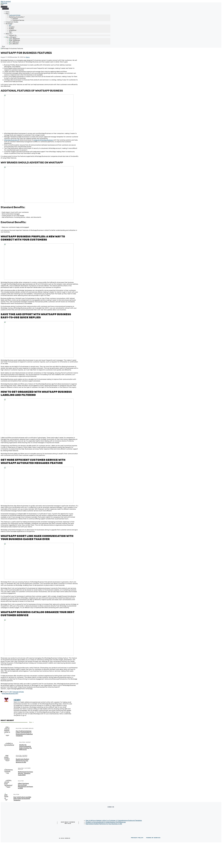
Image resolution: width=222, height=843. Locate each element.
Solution (15, 18)
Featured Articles (14, 15)
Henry (17, 700)
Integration (12, 30)
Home (7, 12)
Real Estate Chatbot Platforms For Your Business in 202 (22, 760)
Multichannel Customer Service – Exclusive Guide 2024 (25, 773)
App (10, 32)
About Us (9, 34)
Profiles (11, 28)
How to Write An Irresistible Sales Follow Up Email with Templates (22, 798)
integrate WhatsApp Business (43, 140)
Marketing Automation (16, 17)
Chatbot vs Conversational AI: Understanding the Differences (25, 747)
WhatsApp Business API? (10, 693)
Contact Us (12, 35)
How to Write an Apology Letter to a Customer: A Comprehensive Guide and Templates (24, 733)
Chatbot (11, 27)
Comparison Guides (12, 22)
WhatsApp (9, 24)
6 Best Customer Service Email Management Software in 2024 (25, 786)
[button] (2, 5)
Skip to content (6, 1)
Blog (7, 13)
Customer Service (18, 20)
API (10, 25)
